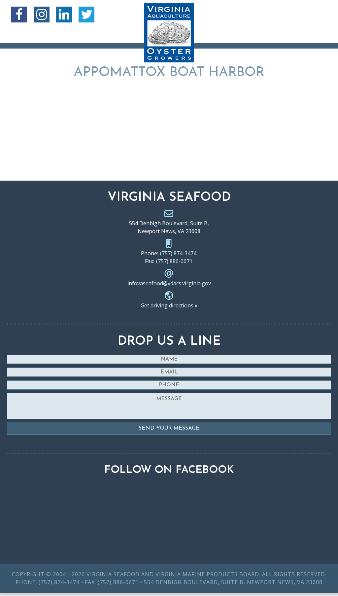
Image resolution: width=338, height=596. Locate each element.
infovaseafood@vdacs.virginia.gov (169, 283)
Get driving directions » (169, 305)
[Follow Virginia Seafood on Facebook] (19, 14)
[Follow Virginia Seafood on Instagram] (42, 14)
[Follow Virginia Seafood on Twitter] (86, 14)
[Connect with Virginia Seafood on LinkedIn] (64, 14)
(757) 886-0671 (174, 261)
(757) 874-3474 (178, 253)
